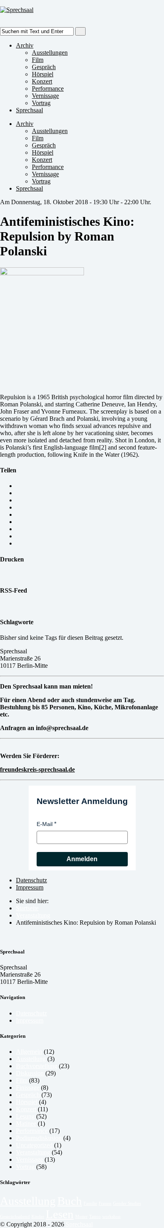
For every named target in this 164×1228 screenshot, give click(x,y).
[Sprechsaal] (16, 9)
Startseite (27, 908)
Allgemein (29, 1051)
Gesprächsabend (15, 1216)
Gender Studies (127, 1203)
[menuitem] (90, 908)
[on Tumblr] (18, 528)
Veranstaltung (33, 915)
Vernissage (45, 95)
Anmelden (82, 859)
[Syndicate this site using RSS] (2, 606)
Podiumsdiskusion (39, 1137)
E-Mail (45, 824)
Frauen (105, 1203)
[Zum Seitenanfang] (2, 936)
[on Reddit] (18, 536)
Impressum (29, 887)
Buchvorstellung (36, 1066)
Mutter (81, 1216)
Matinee (26, 1123)
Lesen (60, 1214)
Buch (69, 1200)
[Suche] (80, 31)
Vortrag (41, 103)
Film (37, 59)
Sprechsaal (29, 110)
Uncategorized (34, 1145)
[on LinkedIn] (18, 521)
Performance (48, 88)
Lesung (25, 1116)
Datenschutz (31, 880)
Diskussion (30, 1073)
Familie (90, 1203)
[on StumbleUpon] (18, 543)
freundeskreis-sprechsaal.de (37, 769)
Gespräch (44, 67)
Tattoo (95, 1216)
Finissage (27, 1087)
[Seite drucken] (2, 574)
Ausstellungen (50, 52)
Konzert (42, 81)
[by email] (18, 485)
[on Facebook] (18, 507)
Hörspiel (42, 74)
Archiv (24, 45)
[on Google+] (18, 514)
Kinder (37, 1216)
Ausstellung (31, 1058)
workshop (111, 1216)
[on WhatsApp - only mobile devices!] (18, 493)
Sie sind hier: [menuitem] (32, 901)
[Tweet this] (18, 500)
